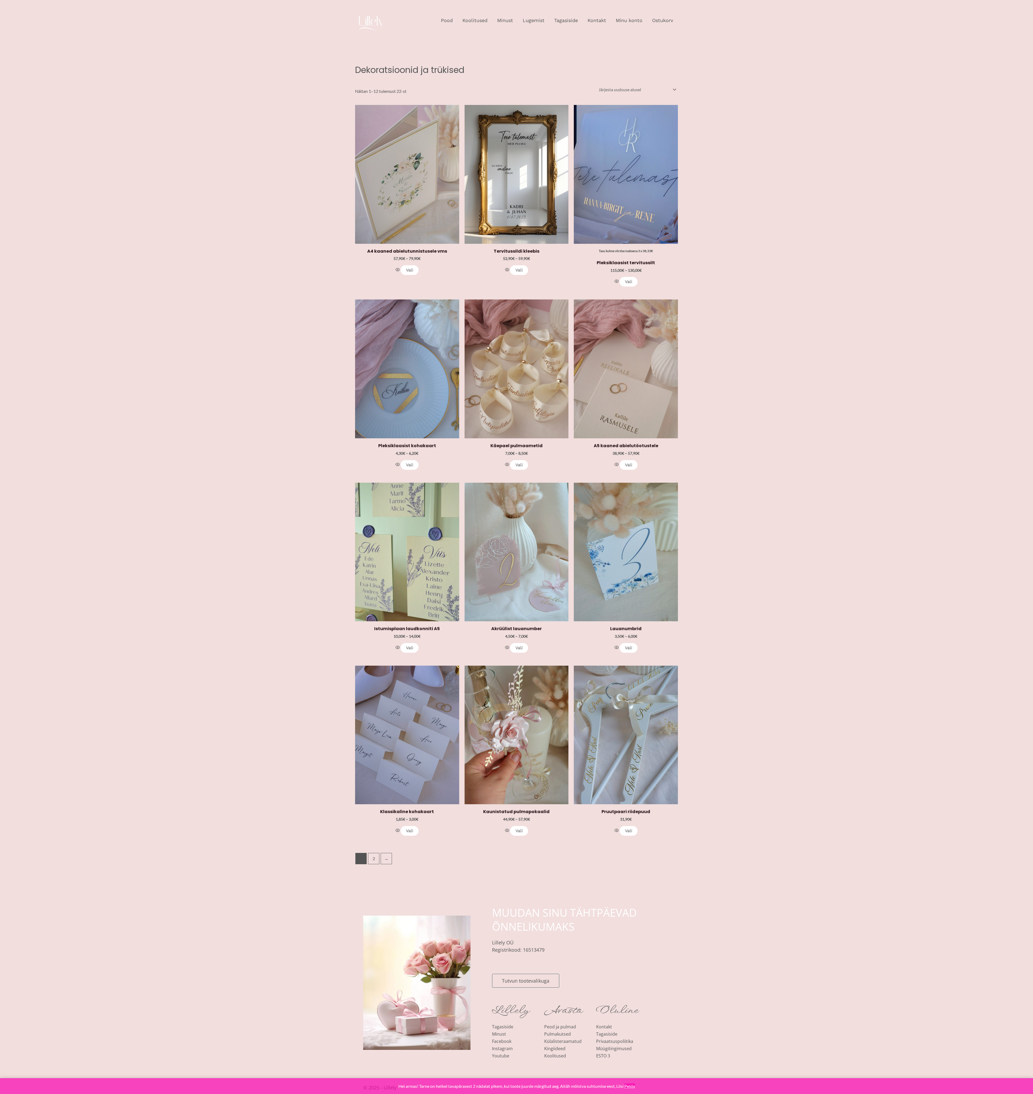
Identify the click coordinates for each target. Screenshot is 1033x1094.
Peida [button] (629, 1086)
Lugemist (533, 20)
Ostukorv (662, 20)
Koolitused (474, 20)
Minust (505, 20)
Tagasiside (566, 20)
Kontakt (597, 20)
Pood (447, 20)
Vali (409, 270)
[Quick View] (398, 269)
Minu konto (629, 20)
